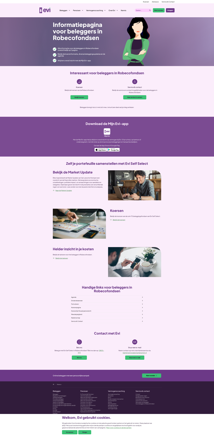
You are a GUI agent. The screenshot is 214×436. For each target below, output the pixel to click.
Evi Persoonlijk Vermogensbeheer (62, 403)
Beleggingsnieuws (113, 405)
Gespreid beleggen (58, 400)
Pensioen (77, 10)
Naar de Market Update (64, 190)
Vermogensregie (112, 408)
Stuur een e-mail (134, 357)
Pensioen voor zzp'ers (86, 402)
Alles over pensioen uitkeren (88, 400)
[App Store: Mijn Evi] (100, 149)
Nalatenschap (75, 318)
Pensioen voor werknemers (87, 405)
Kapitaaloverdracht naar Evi (87, 411)
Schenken (111, 396)
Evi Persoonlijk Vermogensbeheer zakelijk (64, 405)
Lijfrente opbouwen (85, 396)
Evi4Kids (55, 407)
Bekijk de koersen (119, 220)
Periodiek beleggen (58, 399)
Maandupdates (112, 403)
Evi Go (54, 408)
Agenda (73, 297)
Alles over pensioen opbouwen (88, 397)
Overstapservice (140, 399)
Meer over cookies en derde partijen (118, 428)
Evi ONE (55, 410)
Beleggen (63, 10)
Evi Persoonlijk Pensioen (87, 394)
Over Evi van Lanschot (141, 400)
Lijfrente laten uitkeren (86, 399)
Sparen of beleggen (58, 402)
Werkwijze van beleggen (142, 402)
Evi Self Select (57, 411)
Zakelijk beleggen (58, 397)
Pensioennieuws (112, 407)
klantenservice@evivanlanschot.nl (135, 353)
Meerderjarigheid (76, 314)
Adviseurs (155, 2)
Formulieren (75, 304)
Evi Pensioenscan (85, 407)
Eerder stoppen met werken (115, 399)
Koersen (146, 2)
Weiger (84, 432)
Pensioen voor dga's (85, 403)
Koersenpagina (76, 307)
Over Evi (112, 10)
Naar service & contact (134, 97)
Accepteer (69, 432)
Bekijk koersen (79, 97)
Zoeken (150, 10)
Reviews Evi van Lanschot (142, 397)
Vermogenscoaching (94, 10)
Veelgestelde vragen (141, 396)
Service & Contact (168, 2)
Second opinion (112, 400)
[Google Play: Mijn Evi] (113, 149)
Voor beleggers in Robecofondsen (145, 403)
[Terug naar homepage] (44, 10)
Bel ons (79, 357)
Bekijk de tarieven (62, 258)
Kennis (110, 402)
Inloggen (170, 10)
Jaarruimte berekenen (86, 408)
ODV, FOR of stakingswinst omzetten (90, 410)
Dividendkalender (77, 300)
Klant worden (158, 10)
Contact (138, 394)
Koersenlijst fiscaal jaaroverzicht (81, 311)
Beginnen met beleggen (59, 396)
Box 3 (109, 397)
